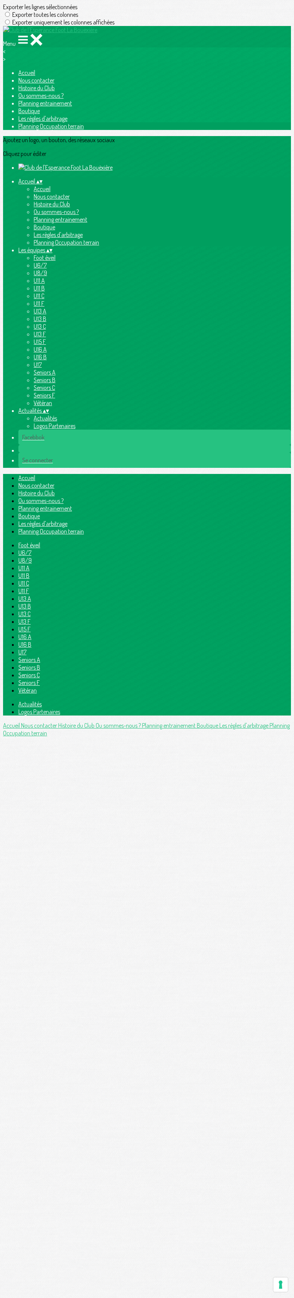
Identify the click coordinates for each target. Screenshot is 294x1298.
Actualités (45, 418)
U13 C (40, 326)
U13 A (40, 311)
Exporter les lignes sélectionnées (40, 7)
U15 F (40, 342)
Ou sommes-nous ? (41, 95)
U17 (38, 364)
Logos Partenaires (54, 426)
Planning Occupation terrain (51, 126)
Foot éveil (45, 257)
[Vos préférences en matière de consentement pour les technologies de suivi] (280, 1284)
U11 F (39, 303)
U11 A (39, 280)
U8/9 (40, 273)
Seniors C (44, 387)
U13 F (40, 334)
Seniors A (45, 372)
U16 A (40, 349)
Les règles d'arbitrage (42, 118)
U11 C (39, 296)
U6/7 (40, 265)
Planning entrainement (45, 103)
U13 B (40, 319)
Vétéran (43, 403)
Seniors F (44, 395)
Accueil (26, 72)
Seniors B (45, 380)
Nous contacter (36, 80)
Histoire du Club (36, 88)
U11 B (39, 288)
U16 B (40, 357)
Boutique (29, 111)
